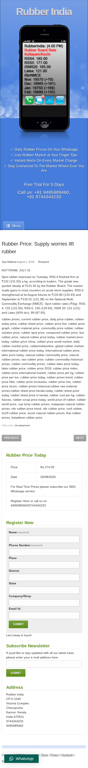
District (14, 570)
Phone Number (26, 545)
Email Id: (15, 608)
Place (13, 558)
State (12, 583)
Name (19, 532)
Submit (18, 624)
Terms (44, 755)
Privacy (54, 755)
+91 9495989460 (51, 192)
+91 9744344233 (44, 196)
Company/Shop (20, 596)
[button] (21, 758)
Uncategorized (22, 425)
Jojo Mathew (9, 261)
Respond (43, 261)
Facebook (67, 755)
